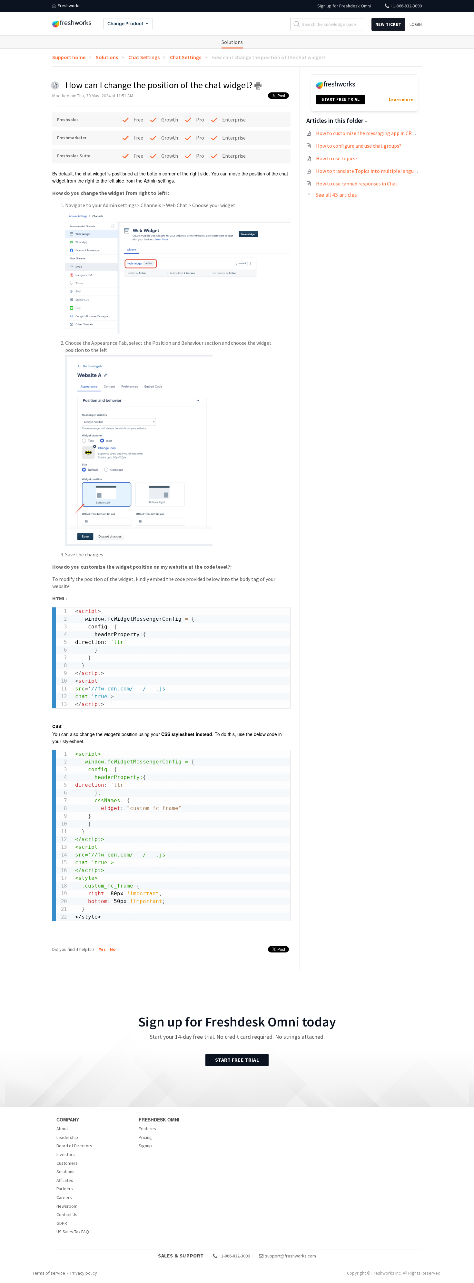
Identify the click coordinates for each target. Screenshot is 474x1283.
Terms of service (49, 1273)
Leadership (67, 1137)
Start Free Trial (237, 1060)
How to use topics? (337, 158)
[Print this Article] (258, 85)
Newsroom (66, 1206)
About (62, 1128)
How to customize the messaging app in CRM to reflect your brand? (390, 133)
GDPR (61, 1223)
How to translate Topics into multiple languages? (371, 171)
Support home (68, 57)
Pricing (145, 1137)
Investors (65, 1154)
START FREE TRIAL (340, 99)
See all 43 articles (336, 194)
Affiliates (64, 1180)
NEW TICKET (388, 24)
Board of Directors (74, 1146)
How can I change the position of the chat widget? (269, 57)
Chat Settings (144, 57)
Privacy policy (83, 1273)
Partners (64, 1189)
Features (147, 1128)
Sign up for (344, 6)
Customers (67, 1163)
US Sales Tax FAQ (72, 1232)
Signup (145, 1146)
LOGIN (416, 24)
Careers (64, 1197)
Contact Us (66, 1214)
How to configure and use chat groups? (358, 145)
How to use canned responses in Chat (357, 183)
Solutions (232, 42)
